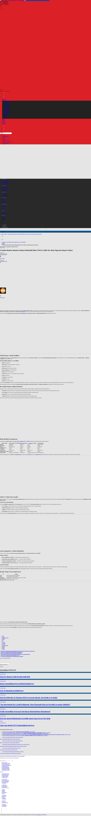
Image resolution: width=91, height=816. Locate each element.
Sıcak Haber (4, 209)
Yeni (1, 357)
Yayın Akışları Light (5, 187)
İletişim (3, 216)
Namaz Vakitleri (7, 112)
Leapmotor (22, 441)
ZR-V (4, 135)
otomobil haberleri (5, 645)
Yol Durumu (6, 104)
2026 (3, 635)
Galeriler (3, 225)
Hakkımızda (4, 218)
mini (41, 452)
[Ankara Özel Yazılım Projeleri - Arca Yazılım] (12, 308)
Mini (41, 444)
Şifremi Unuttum (5, 213)
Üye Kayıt (4, 212)
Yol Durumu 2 (6, 105)
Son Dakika (4, 99)
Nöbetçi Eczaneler (7, 110)
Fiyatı (9, 507)
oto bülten (3, 642)
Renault (1, 310)
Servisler (3, 100)
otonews (3, 646)
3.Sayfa (3, 231)
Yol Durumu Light (5, 775)
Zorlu (4, 138)
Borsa (4, 762)
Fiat (27, 441)
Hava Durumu (6, 765)
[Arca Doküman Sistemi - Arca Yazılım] (19, 634)
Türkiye (3, 648)
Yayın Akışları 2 (7, 109)
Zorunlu (4, 137)
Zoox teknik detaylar (6, 140)
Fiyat (4, 451)
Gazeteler (3, 208)
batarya (3, 636)
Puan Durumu (6, 113)
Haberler (3, 120)
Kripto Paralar (6, 114)
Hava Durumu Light (5, 180)
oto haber (3, 643)
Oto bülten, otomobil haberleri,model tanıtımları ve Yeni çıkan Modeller (14, 242)
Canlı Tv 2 (6, 107)
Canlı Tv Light (4, 183)
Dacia (16, 441)
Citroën (17, 509)
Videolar (3, 226)
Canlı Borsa (6, 111)
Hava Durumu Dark (5, 181)
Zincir (4, 143)
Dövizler (5, 115)
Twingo (3, 649)
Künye (3, 217)
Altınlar (5, 117)
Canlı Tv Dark (4, 186)
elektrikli (3, 638)
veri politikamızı (38, 814)
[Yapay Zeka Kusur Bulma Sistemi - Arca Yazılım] (19, 304)
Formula (3, 123)
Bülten (3, 232)
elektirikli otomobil (5, 637)
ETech (3, 639)
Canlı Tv (5, 106)
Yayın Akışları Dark (5, 188)
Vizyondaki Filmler (7, 101)
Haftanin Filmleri (7, 102)
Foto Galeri (4, 205)
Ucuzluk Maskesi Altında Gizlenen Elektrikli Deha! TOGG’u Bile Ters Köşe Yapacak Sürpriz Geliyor (25, 234)
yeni (77, 310)
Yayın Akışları (6, 108)
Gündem (3, 119)
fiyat (3, 641)
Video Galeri (4, 206)
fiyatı (24, 311)
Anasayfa (2, 234)
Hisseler (5, 116)
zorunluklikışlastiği (6, 136)
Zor (3, 139)
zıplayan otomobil (6, 142)
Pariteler (5, 118)
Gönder (1, 666)
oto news (3, 644)
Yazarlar (3, 121)
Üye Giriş (3, 211)
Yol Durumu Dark (5, 776)
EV (2, 640)
